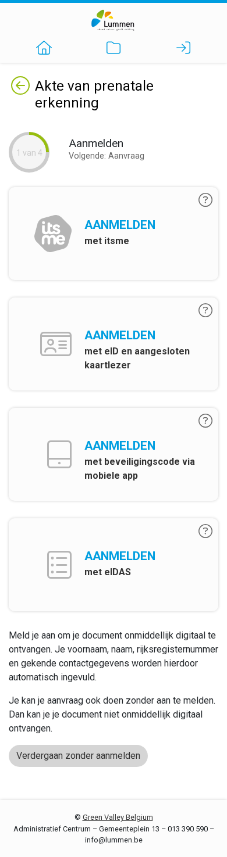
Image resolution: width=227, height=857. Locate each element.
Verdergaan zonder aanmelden (78, 755)
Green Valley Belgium (118, 817)
